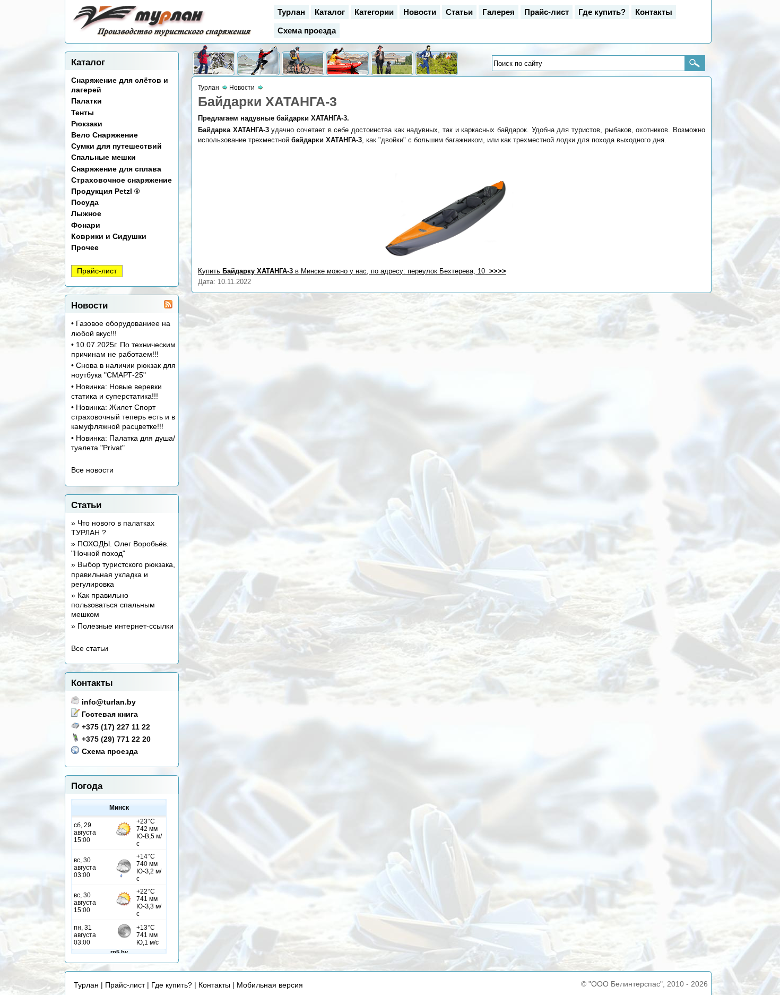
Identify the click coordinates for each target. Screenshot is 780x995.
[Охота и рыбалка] (392, 60)
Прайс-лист (546, 11)
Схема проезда (307, 30)
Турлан (291, 11)
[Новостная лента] (168, 306)
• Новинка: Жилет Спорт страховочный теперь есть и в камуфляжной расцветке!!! (123, 417)
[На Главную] (162, 36)
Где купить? (602, 11)
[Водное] (347, 60)
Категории (374, 11)
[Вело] (303, 60)
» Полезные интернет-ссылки (122, 626)
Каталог (330, 11)
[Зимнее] (214, 60)
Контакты (653, 11)
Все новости (92, 470)
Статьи (459, 11)
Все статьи (89, 648)
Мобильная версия (270, 985)
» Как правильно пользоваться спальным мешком (113, 605)
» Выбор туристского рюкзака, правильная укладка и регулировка (123, 574)
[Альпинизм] (258, 60)
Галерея (498, 11)
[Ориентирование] (436, 60)
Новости (419, 11)
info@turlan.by (109, 702)
